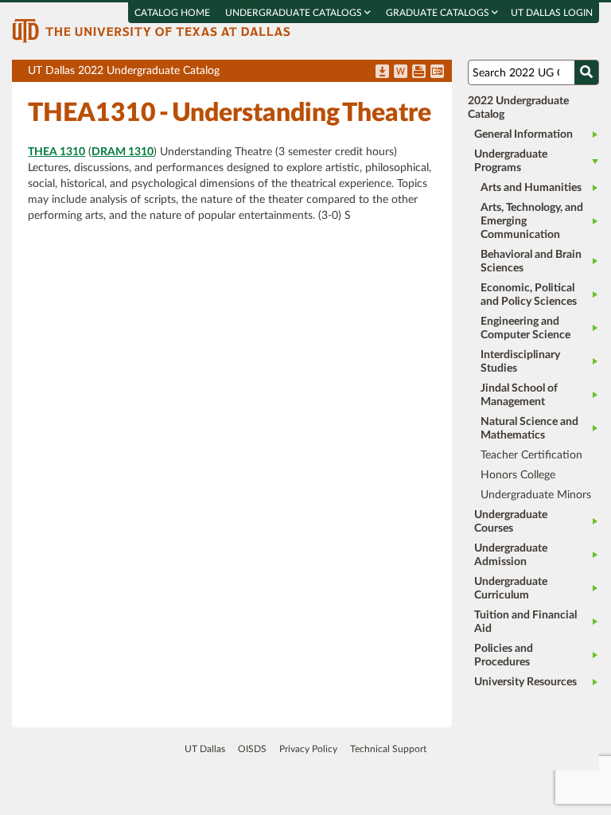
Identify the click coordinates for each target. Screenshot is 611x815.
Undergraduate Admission (510, 555)
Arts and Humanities (531, 187)
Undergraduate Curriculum (510, 588)
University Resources (525, 682)
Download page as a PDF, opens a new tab (382, 72)
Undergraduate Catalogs (294, 13)
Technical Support (388, 749)
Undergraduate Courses (510, 521)
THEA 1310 (56, 152)
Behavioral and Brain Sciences (531, 261)
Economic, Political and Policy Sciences (529, 295)
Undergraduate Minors (536, 495)
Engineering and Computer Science (525, 328)
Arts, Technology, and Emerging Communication (532, 221)
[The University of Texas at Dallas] (151, 30)
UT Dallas (205, 749)
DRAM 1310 (122, 152)
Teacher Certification (531, 455)
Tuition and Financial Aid (525, 622)
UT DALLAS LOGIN (552, 13)
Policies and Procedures (503, 655)
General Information (523, 134)
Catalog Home (172, 13)
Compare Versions (437, 72)
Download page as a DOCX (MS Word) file (400, 72)
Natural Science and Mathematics (529, 428)
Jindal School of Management (519, 395)
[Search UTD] (586, 72)
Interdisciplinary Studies (520, 361)
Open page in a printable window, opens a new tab (419, 72)
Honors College (518, 475)
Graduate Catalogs (439, 13)
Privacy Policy (308, 749)
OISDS (252, 749)
